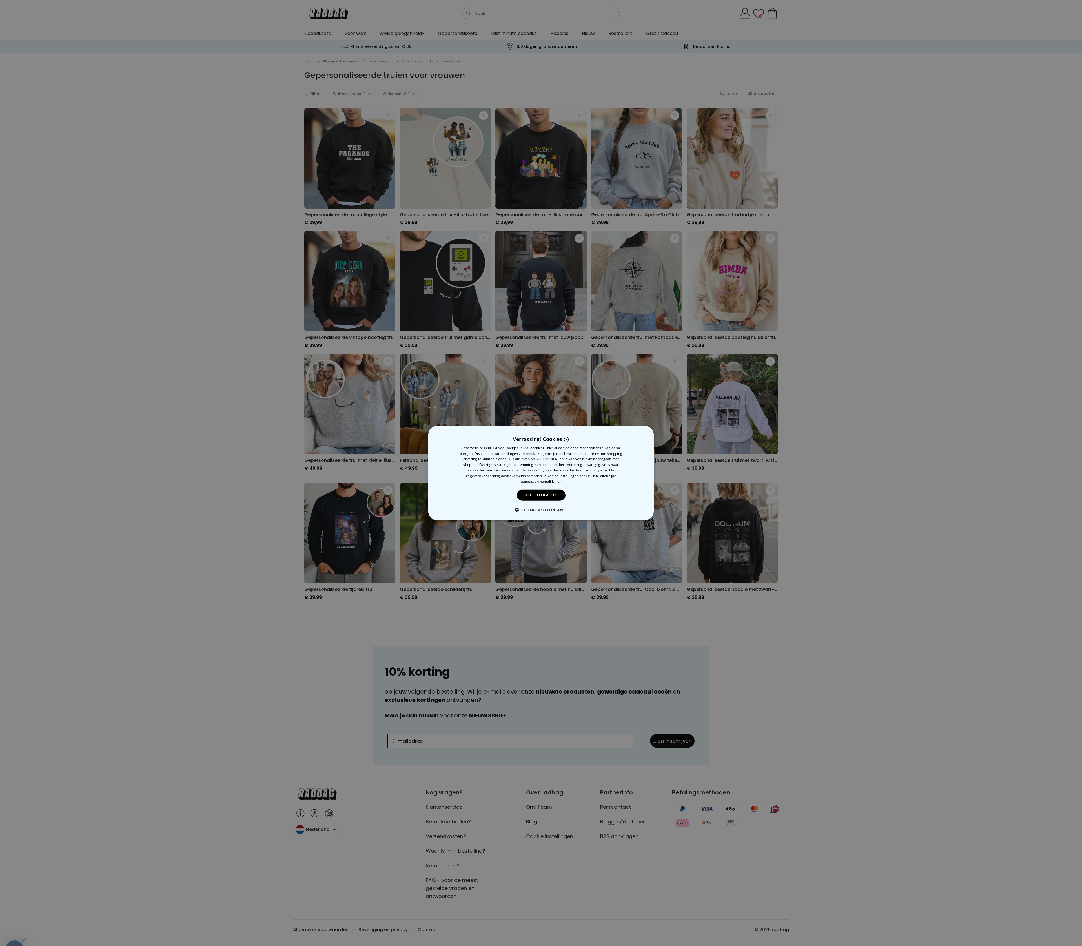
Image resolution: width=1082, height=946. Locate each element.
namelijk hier (550, 481)
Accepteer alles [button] (541, 495)
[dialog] (541, 473)
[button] (541, 509)
